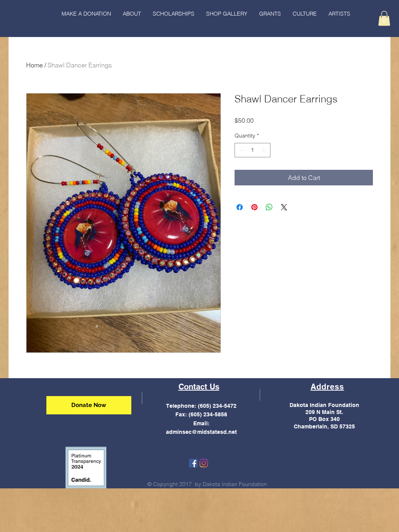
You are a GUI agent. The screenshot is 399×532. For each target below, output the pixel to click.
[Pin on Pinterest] (254, 207)
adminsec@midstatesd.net (201, 432)
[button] (305, 13)
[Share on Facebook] (239, 207)
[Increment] (264, 150)
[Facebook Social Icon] (193, 463)
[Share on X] (284, 207)
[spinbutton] (252, 150)
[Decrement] (240, 150)
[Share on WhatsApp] (269, 207)
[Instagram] (204, 463)
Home (34, 65)
